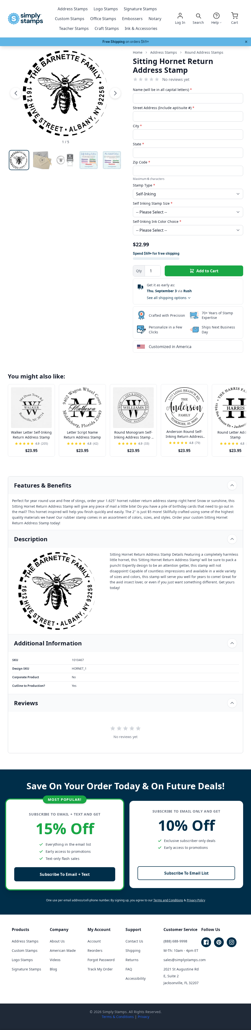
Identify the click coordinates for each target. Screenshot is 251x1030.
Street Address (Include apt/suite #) (163, 107)
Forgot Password (101, 959)
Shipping (133, 950)
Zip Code (141, 162)
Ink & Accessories (141, 28)
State (138, 144)
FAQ (129, 969)
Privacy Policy (196, 900)
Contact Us (134, 941)
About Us (57, 941)
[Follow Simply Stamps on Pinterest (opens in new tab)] (219, 942)
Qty (139, 270)
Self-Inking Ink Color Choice (157, 221)
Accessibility (136, 978)
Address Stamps (73, 9)
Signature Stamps (140, 9)
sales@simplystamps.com (184, 959)
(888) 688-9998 (175, 941)
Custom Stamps (69, 18)
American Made (63, 950)
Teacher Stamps (74, 28)
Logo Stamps (106, 9)
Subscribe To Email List (186, 873)
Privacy (143, 1016)
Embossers (132, 18)
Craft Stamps (107, 28)
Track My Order (100, 969)
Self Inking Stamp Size (153, 203)
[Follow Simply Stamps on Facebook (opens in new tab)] (206, 942)
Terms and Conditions (168, 900)
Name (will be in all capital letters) (162, 89)
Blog (53, 969)
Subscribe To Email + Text (65, 874)
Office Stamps (103, 18)
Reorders (95, 950)
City (137, 126)
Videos (55, 959)
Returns (132, 959)
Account (94, 941)
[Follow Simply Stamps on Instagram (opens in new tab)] (232, 942)
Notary (155, 18)
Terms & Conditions (118, 1016)
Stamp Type (144, 185)
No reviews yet (175, 79)
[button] (15, 93)
